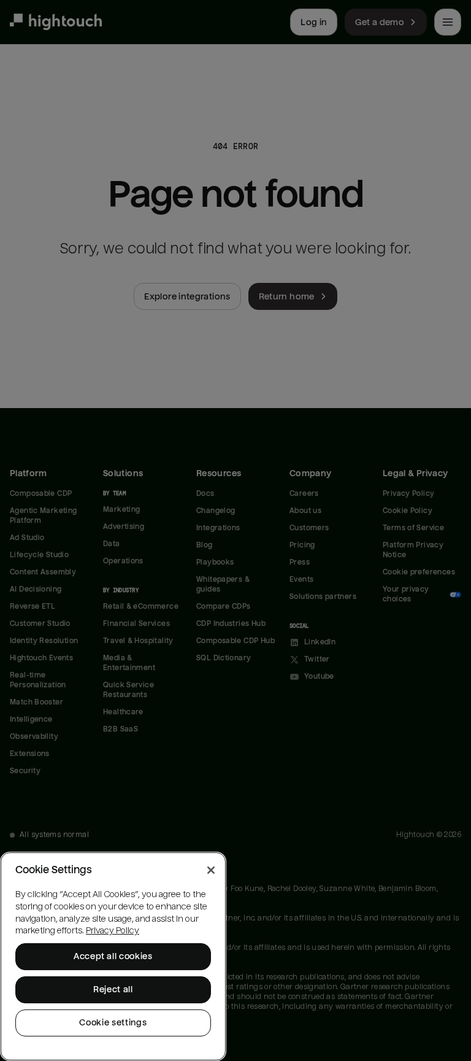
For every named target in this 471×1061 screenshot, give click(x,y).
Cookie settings (113, 1022)
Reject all (113, 989)
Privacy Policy (112, 930)
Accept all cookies (113, 956)
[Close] (210, 870)
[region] (113, 956)
